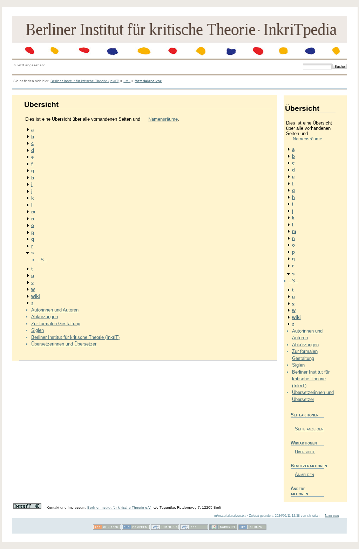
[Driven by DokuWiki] (223, 528)
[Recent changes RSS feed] (107, 528)
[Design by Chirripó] (252, 528)
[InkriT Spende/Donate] (27, 507)
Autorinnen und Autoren (55, 310)
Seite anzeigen (309, 428)
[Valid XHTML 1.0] (165, 528)
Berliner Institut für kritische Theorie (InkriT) (84, 81)
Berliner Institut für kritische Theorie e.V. (119, 507)
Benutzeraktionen (307, 465)
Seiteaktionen (305, 414)
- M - (126, 81)
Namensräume (163, 119)
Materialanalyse (148, 81)
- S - (42, 259)
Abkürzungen (44, 316)
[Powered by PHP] (136, 528)
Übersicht (305, 451)
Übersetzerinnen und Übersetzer (63, 344)
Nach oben (332, 515)
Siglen (37, 330)
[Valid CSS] (194, 528)
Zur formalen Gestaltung (55, 323)
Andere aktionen (299, 491)
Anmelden (304, 474)
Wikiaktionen (304, 443)
